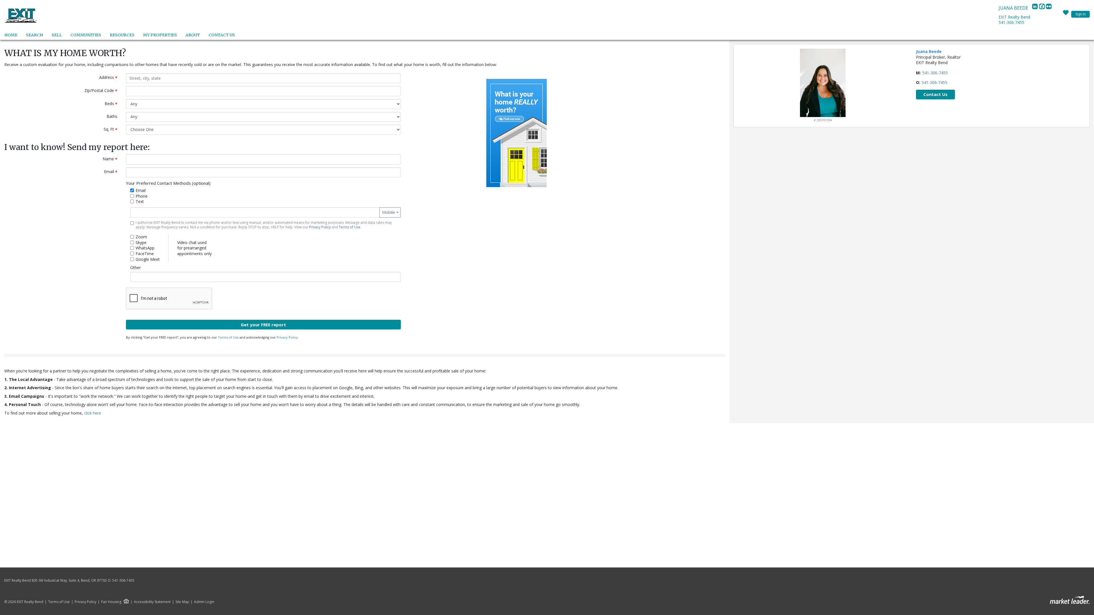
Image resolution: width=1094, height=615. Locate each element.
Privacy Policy (320, 227)
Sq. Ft (113, 129)
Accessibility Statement (152, 602)
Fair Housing (111, 601)
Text (140, 201)
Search (34, 35)
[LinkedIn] (1035, 8)
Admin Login (204, 602)
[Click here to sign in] (1065, 14)
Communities (85, 35)
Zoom (141, 236)
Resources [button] (122, 35)
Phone (142, 196)
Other (135, 267)
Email (113, 172)
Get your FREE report (263, 324)
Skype (141, 242)
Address (110, 78)
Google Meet (148, 259)
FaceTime (145, 253)
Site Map (182, 602)
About (192, 35)
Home (10, 35)
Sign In (1080, 14)
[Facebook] (1042, 8)
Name (112, 159)
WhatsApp (145, 248)
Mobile (388, 212)
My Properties (160, 35)
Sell (57, 35)
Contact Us (222, 35)
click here (92, 413)
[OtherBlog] (1049, 8)
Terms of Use (349, 227)
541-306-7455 (1011, 22)
